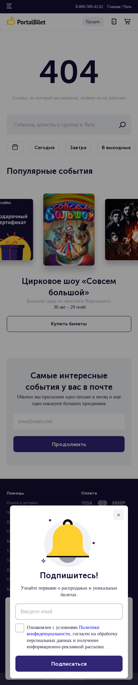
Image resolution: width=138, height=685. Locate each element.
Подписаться (69, 664)
